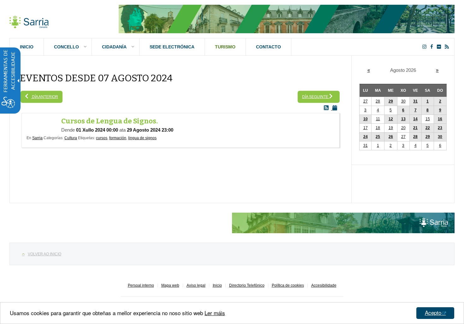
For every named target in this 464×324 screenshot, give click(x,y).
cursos (101, 138)
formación (117, 138)
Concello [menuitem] (66, 46)
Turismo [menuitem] (225, 46)
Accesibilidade (323, 285)
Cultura (70, 138)
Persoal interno (141, 285)
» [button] (437, 70)
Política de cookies (288, 285)
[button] (428, 101)
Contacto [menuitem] (268, 46)
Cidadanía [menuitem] (114, 46)
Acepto (433, 312)
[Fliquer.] (440, 46)
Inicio (217, 285)
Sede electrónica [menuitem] (172, 46)
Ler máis (215, 313)
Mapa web (170, 285)
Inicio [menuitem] (26, 46)
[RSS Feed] (328, 108)
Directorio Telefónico (247, 285)
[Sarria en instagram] (425, 46)
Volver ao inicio (44, 254)
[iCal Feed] (336, 108)
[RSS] (448, 46)
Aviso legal (196, 285)
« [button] (368, 70)
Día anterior (44, 97)
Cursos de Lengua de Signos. (109, 121)
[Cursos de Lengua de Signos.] (44, 124)
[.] (29, 20)
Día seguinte (315, 97)
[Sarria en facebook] (433, 46)
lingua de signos (142, 138)
